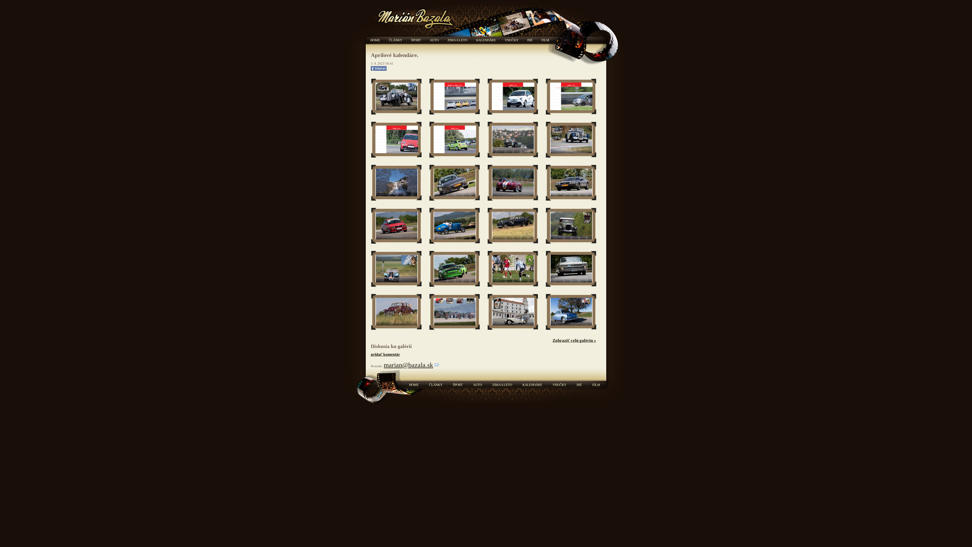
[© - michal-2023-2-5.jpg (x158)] (571, 269)
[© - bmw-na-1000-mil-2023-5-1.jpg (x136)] (571, 140)
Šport (416, 40)
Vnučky (511, 40)
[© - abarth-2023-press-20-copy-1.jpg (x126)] (454, 140)
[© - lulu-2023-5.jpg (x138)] (513, 269)
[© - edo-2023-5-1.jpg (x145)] (396, 226)
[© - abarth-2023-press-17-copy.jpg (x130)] (513, 96)
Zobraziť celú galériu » (574, 340)
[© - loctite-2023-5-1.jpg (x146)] (454, 269)
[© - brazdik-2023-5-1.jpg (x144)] (454, 183)
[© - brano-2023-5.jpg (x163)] (396, 183)
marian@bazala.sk (408, 365)
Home (375, 40)
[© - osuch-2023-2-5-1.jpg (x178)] (454, 312)
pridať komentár (385, 354)
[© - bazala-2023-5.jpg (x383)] (513, 140)
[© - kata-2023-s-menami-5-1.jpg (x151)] (571, 226)
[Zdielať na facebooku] (380, 69)
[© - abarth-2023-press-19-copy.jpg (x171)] (396, 140)
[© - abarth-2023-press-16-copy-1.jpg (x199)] (454, 96)
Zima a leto (457, 40)
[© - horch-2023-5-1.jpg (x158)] (513, 226)
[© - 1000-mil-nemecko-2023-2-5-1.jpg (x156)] (396, 96)
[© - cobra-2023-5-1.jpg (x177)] (513, 183)
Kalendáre (486, 40)
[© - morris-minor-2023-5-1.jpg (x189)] (396, 312)
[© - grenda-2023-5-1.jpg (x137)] (454, 226)
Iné (530, 40)
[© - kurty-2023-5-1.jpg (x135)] (396, 269)
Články (395, 40)
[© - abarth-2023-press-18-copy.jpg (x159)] (571, 96)
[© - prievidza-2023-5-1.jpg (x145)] (571, 312)
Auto (434, 40)
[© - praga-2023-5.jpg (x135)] (513, 312)
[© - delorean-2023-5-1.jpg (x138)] (571, 183)
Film (545, 40)
